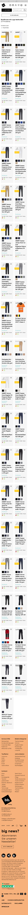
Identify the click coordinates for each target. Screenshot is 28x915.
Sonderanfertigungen (8, 743)
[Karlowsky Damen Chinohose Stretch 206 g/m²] (20, 346)
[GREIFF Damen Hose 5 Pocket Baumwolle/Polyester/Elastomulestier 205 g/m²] (20, 152)
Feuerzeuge (18, 746)
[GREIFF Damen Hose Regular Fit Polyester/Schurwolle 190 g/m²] (20, 527)
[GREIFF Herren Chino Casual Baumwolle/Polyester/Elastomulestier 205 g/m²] (7, 191)
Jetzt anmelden (7, 846)
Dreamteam (18, 763)
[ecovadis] (8, 825)
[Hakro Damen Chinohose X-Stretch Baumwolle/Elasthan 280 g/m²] (20, 37)
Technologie (5, 788)
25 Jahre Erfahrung (12, 1)
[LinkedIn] (3, 855)
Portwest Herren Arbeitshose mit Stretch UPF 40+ (7, 613)
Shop (3, 773)
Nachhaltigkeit (19, 765)
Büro (3, 775)
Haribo (3, 760)
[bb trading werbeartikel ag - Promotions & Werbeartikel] (3, 5)
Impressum (5, 907)
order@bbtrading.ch (7, 820)
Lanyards (17, 750)
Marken (17, 791)
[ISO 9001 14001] (17, 825)
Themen (17, 790)
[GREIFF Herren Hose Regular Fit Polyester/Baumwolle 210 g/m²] (7, 382)
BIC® (3, 762)
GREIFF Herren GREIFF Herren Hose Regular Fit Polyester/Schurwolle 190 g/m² (20, 578)
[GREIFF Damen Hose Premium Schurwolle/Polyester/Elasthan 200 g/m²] (7, 75)
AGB (3, 900)
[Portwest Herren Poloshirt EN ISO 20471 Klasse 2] (20, 307)
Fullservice (4, 746)
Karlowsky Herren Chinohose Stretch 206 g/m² (7, 361)
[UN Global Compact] (25, 825)
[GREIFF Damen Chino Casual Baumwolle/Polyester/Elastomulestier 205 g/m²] (20, 269)
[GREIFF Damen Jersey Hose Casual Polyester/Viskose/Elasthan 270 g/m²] (20, 230)
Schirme (17, 743)
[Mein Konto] (16, 5)
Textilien (4, 786)
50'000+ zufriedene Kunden (22, 1)
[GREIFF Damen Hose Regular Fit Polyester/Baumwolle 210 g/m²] (20, 382)
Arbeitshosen (5, 618)
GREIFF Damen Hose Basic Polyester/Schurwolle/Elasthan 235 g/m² (7, 167)
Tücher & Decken (19, 780)
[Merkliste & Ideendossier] (19, 5)
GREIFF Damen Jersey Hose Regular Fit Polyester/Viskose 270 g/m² (7, 469)
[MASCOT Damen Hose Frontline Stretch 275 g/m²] (20, 670)
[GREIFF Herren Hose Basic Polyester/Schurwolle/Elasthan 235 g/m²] (20, 191)
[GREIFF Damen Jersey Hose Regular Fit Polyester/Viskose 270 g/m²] (7, 454)
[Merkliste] (11, 32)
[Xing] (9, 855)
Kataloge (17, 758)
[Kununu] (14, 855)
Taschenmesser (19, 741)
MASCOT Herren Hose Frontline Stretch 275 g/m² (7, 682)
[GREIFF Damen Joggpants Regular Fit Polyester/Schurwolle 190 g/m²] (7, 527)
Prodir (3, 763)
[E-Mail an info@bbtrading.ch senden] (13, 5)
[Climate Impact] (13, 825)
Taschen (4, 779)
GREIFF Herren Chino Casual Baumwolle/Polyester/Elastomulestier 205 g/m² (7, 208)
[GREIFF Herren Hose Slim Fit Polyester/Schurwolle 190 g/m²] (7, 564)
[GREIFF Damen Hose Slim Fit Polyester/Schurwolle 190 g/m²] (20, 454)
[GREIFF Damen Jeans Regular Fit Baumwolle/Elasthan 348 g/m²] (7, 418)
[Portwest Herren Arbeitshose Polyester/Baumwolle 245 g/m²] (7, 634)
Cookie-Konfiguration (16, 900)
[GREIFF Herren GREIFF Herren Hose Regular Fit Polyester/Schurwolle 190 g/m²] (20, 564)
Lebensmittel (5, 780)
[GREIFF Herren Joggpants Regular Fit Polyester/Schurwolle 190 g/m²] (20, 491)
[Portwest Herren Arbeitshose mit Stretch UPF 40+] (7, 600)
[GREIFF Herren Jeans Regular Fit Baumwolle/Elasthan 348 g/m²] (20, 418)
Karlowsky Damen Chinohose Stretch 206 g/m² (20, 361)
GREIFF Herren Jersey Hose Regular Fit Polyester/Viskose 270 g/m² (7, 505)
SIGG (3, 758)
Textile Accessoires (20, 779)
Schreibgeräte (5, 777)
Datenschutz (6, 903)
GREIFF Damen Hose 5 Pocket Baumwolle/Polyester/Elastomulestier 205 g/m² (20, 169)
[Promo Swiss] (21, 825)
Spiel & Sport (18, 773)
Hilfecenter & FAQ (6, 748)
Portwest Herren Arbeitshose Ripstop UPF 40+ (20, 613)
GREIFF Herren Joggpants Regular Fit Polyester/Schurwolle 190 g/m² (20, 505)
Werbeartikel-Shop (20, 756)
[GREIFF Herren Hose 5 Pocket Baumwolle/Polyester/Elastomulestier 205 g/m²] (7, 307)
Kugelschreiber (19, 745)
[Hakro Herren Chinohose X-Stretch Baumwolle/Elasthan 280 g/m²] (7, 37)
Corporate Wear (6, 745)
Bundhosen (4, 59)
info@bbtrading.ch (7, 814)
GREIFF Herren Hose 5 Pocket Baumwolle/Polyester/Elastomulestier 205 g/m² (7, 324)
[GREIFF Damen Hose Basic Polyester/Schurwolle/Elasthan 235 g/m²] (7, 152)
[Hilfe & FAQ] (10, 5)
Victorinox (4, 756)
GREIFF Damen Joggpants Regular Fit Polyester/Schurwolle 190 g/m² (7, 542)
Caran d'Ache (5, 765)
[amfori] (3, 825)
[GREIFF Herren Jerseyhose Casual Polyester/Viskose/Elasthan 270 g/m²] (7, 114)
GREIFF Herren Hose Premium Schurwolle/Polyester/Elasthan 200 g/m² (7, 247)
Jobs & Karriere (19, 762)
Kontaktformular (19, 760)
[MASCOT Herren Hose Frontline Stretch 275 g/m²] (7, 670)
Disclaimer (18, 903)
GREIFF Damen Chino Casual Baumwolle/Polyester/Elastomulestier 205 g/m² (20, 285)
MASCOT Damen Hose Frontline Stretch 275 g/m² (20, 682)
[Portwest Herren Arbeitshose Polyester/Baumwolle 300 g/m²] (20, 634)
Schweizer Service (5, 1)
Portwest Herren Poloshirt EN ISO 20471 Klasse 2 (20, 320)
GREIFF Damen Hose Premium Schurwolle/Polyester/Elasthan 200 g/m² (7, 90)
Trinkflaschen (18, 748)
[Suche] (24, 10)
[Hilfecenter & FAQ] (2, 894)
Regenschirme (19, 782)
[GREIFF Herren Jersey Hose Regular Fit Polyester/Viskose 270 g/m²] (7, 491)
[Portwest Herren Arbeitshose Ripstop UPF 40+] (20, 600)
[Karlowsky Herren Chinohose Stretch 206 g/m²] (7, 346)
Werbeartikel (5, 741)
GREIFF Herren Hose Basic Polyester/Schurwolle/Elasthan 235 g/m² (20, 205)
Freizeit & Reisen (19, 784)
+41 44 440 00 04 (6, 815)
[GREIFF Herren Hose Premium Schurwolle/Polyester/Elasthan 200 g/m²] (7, 230)
